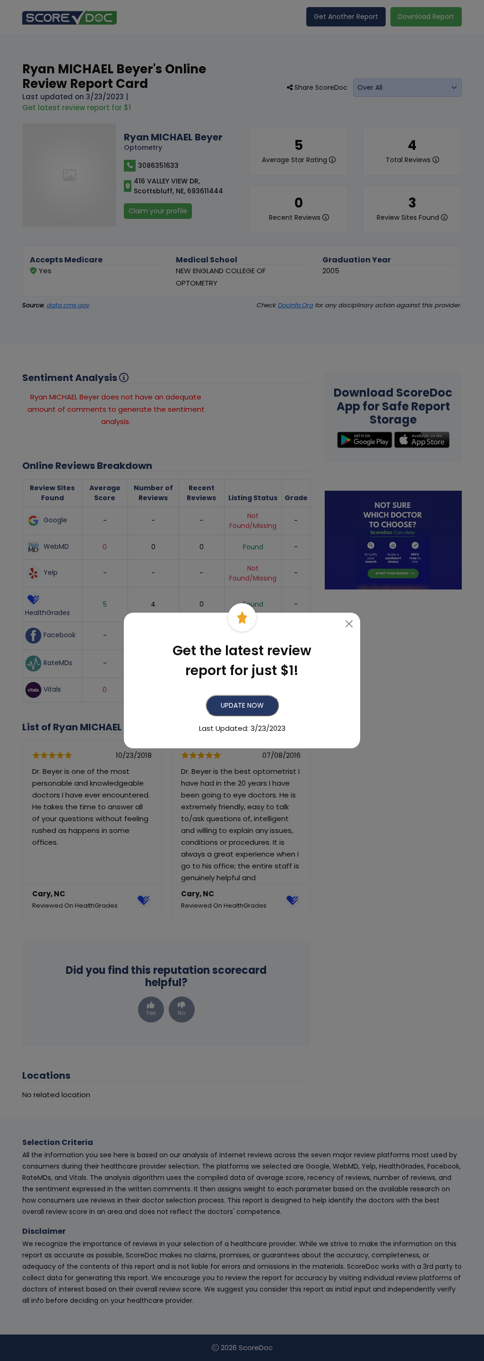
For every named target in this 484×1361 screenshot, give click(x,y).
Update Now (242, 705)
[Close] (349, 623)
